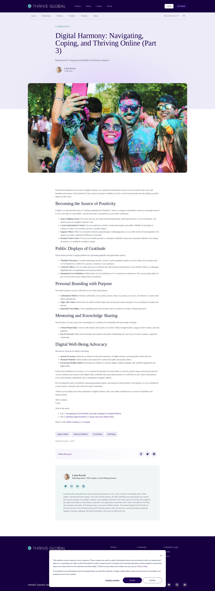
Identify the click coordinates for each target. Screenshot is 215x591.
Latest (33, 16)
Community (62, 26)
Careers (99, 6)
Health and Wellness (80, 434)
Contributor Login (171, 547)
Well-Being (46, 16)
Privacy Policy (142, 566)
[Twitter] (147, 454)
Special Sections (169, 16)
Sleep (95, 16)
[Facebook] (141, 454)
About (109, 6)
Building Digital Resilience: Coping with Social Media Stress (90, 417)
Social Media (97, 434)
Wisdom (59, 16)
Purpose (84, 16)
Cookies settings (112, 580)
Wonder (72, 16)
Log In (169, 6)
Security (167, 552)
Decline (152, 580)
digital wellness (63, 434)
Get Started (181, 6)
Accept (132, 580)
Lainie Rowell (70, 68)
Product (78, 6)
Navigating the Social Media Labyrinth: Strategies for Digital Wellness (93, 413)
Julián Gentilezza (73, 422)
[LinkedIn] (154, 454)
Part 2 (59, 210)
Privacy (167, 556)
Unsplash (86, 422)
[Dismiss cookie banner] (161, 555)
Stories (88, 6)
